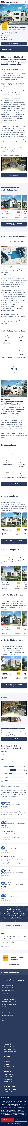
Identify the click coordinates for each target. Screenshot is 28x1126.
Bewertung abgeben (6, 35)
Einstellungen (21, 1119)
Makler (4, 1018)
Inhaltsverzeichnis (7, 49)
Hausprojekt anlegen (9, 1079)
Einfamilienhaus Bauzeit (8, 985)
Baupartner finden (8, 1081)
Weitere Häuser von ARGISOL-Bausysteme (14, 224)
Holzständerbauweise (8, 988)
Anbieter (6, 972)
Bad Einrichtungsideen (8, 990)
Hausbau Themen (9, 980)
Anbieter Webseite (14, 964)
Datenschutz (7, 1061)
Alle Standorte (5, 946)
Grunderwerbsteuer (7, 1015)
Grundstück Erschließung (9, 1004)
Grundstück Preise (7, 1007)
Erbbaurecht (5, 993)
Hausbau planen (8, 1076)
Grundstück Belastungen (8, 999)
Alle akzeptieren (7, 1120)
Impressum (6, 1064)
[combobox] (14, 762)
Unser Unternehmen (9, 1046)
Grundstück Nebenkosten (9, 1001)
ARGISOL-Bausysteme (14, 972)
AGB (5, 1059)
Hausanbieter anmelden (10, 1089)
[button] (25, 2)
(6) (16, 32)
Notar (3, 1020)
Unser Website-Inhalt (9, 1049)
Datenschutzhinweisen (10, 1116)
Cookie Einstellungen (9, 1066)
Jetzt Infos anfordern (14, 43)
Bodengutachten (6, 1013)
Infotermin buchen (8, 1091)
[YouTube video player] (14, 164)
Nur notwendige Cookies (14, 1123)
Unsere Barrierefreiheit (10, 1051)
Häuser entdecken (8, 1074)
